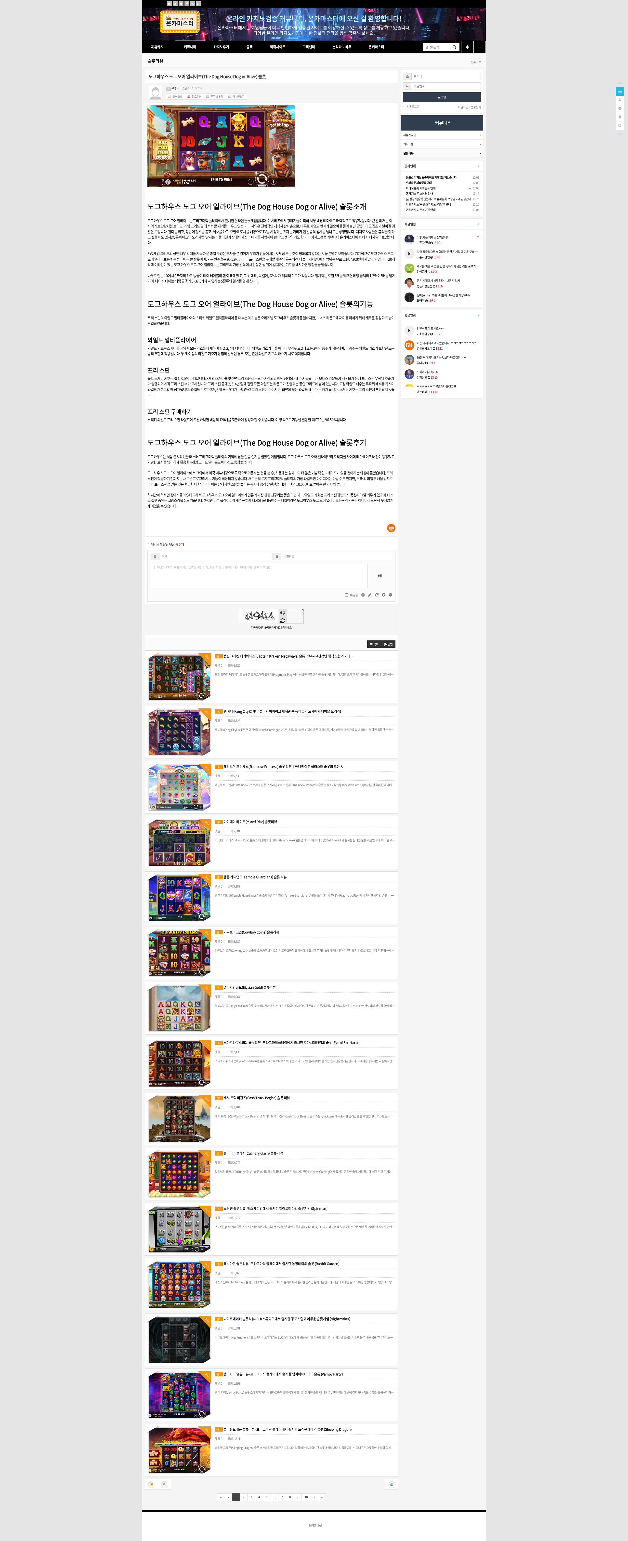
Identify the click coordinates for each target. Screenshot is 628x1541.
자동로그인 (412, 107)
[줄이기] (390, 594)
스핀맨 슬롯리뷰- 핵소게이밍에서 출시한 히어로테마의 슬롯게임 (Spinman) (271, 1208)
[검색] (620, 125)
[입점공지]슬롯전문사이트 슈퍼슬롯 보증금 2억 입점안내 (438, 199)
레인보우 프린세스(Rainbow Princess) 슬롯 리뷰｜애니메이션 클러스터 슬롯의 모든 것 (279, 766)
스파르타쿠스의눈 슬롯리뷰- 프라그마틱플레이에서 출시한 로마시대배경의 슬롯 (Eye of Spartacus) (288, 1042)
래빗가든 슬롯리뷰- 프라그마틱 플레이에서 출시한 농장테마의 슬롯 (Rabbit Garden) (277, 1263)
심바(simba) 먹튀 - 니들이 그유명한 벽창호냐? (443, 295)
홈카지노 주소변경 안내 (419, 193)
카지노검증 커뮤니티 (325, 237)
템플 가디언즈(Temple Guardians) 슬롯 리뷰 (251, 876)
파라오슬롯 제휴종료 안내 (420, 188)
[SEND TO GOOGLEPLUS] (198, 3)
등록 (379, 576)
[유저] (620, 99)
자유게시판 (409, 135)
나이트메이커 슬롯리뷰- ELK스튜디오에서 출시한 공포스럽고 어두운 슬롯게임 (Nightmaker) (283, 1318)
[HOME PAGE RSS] (175, 3)
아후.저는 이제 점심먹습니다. (448, 237)
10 (306, 1497)
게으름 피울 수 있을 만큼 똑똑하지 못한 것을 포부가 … (448, 266)
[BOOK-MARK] (169, 3)
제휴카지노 (159, 46)
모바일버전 (315, 1525)
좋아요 (177, 96)
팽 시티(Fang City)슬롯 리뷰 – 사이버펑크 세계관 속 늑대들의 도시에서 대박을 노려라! (278, 711)
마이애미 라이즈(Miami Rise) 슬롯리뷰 (246, 821)
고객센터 (309, 46)
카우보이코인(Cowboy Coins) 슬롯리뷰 (247, 932)
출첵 (249, 46)
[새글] (620, 108)
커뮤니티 (190, 46)
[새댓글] (370, 594)
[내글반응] (620, 116)
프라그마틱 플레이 (205, 220)
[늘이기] (384, 594)
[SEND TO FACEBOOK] (186, 3)
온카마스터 (376, 46)
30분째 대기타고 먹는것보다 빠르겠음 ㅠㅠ (441, 357)
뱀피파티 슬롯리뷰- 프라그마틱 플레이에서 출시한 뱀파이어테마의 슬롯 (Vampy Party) (279, 1373)
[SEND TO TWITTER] (181, 3)
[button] (374, 644)
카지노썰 (408, 144)
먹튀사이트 (277, 46)
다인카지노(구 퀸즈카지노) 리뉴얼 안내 (428, 204)
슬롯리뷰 (155, 61)
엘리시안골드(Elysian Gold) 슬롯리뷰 (246, 987)
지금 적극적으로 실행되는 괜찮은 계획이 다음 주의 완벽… (448, 252)
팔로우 (196, 96)
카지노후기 (221, 46)
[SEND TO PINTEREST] (192, 3)
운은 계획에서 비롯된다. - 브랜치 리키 (438, 281)
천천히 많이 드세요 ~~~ (430, 328)
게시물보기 (239, 96)
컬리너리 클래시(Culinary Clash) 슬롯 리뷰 (249, 1153)
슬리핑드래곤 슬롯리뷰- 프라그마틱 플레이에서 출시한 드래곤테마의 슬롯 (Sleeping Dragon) (284, 1429)
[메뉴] (620, 91)
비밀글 (354, 595)
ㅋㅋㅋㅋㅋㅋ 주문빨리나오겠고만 (436, 386)
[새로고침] (377, 594)
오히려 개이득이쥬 (427, 372)
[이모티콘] (363, 594)
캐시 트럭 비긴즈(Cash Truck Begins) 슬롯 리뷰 (253, 1097)
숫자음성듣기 (282, 613)
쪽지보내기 (216, 96)
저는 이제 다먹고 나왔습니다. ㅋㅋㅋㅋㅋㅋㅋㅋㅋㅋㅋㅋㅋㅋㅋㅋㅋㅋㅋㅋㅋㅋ (448, 343)
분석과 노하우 (342, 46)
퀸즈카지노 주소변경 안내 (420, 210)
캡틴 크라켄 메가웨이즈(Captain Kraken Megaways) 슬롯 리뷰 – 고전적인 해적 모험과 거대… (285, 655)
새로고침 (282, 620)
